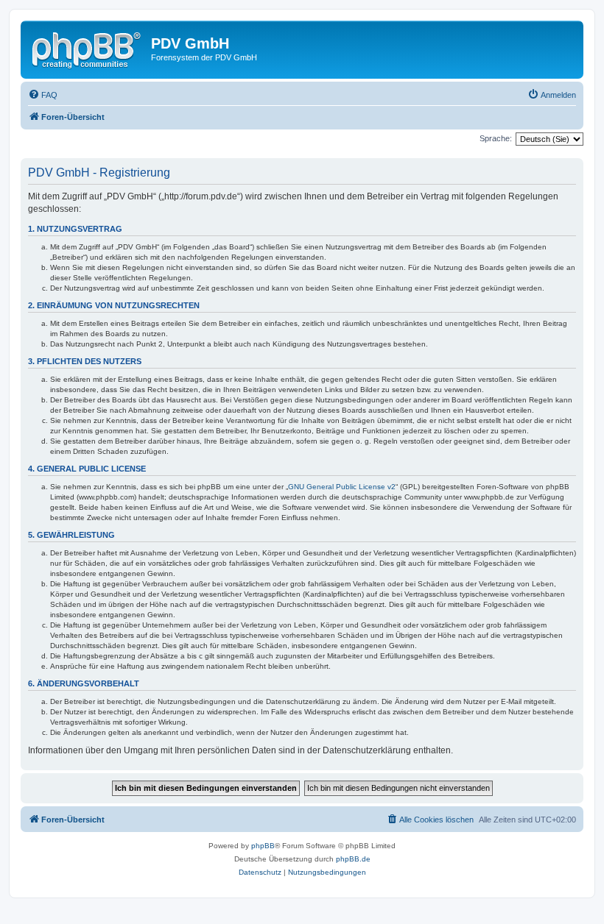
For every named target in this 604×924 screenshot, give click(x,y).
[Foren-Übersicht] (87, 47)
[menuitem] (42, 95)
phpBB (263, 846)
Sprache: (496, 138)
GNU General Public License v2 (342, 487)
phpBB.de (353, 859)
